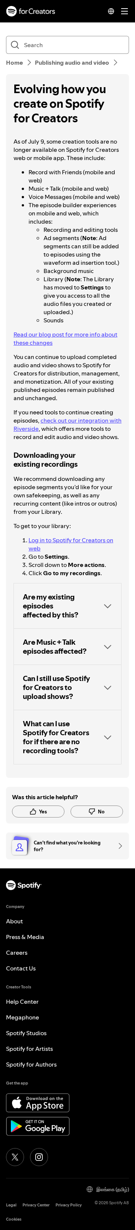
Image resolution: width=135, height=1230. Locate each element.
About (14, 921)
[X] (15, 1157)
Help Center (22, 1001)
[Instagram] (39, 1157)
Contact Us (21, 968)
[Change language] (111, 11)
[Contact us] (117, 846)
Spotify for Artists (29, 1049)
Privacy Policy (69, 1205)
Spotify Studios (26, 1033)
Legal (11, 1205)
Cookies (13, 1219)
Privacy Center (36, 1205)
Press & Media (25, 937)
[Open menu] (124, 11)
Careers (16, 952)
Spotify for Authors (31, 1064)
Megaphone (22, 1017)
